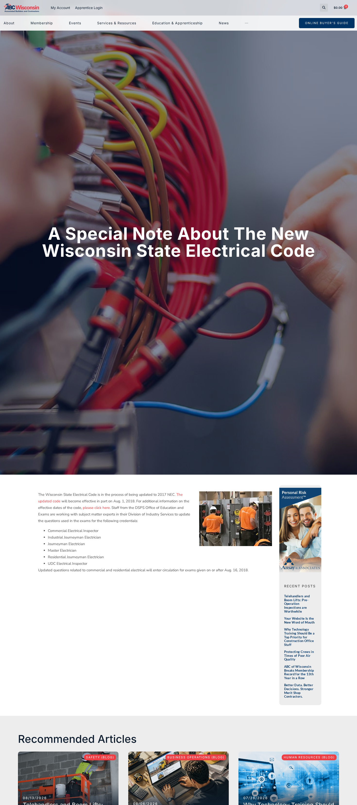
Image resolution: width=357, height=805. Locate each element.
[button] (324, 8)
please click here (96, 507)
